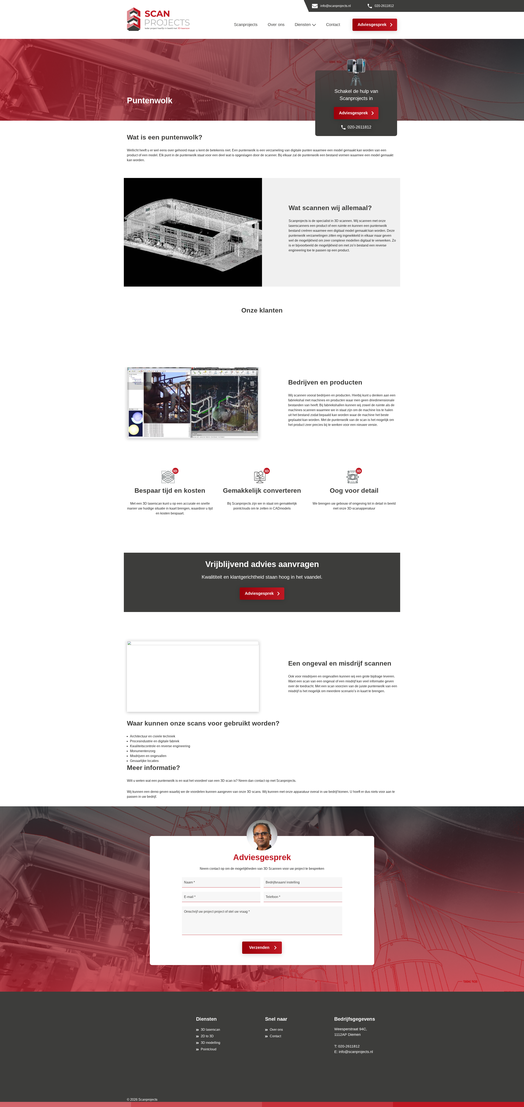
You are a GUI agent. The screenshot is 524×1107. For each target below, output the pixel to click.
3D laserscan (210, 1029)
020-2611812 (384, 6)
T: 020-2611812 (347, 1046)
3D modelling (210, 1042)
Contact (275, 1036)
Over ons (276, 1029)
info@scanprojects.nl (335, 6)
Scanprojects (147, 1099)
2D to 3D (207, 1036)
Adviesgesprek (372, 24)
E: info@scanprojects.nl (353, 1052)
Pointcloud (208, 1049)
